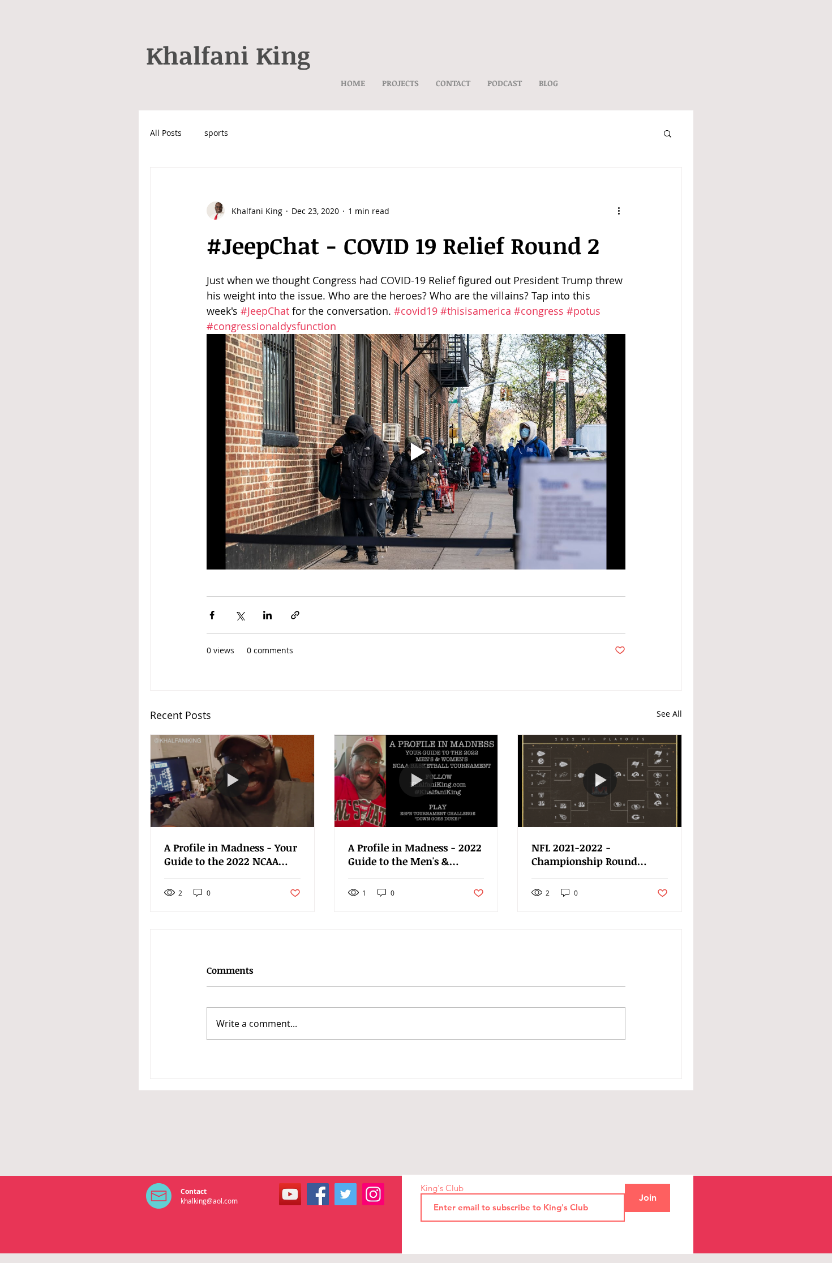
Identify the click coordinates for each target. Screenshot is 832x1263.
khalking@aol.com (209, 1200)
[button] (667, 133)
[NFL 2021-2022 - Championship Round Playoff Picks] (599, 781)
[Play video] (416, 452)
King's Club (442, 1188)
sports (216, 132)
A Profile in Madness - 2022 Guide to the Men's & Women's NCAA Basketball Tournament (415, 854)
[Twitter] (345, 1194)
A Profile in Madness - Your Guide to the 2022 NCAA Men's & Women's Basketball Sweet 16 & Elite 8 (230, 854)
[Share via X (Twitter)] (239, 615)
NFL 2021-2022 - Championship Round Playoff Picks (584, 854)
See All (669, 713)
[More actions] (618, 210)
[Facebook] (318, 1194)
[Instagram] (373, 1194)
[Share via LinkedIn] (267, 615)
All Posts (166, 132)
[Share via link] (295, 615)
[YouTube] (290, 1194)
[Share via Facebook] (212, 615)
